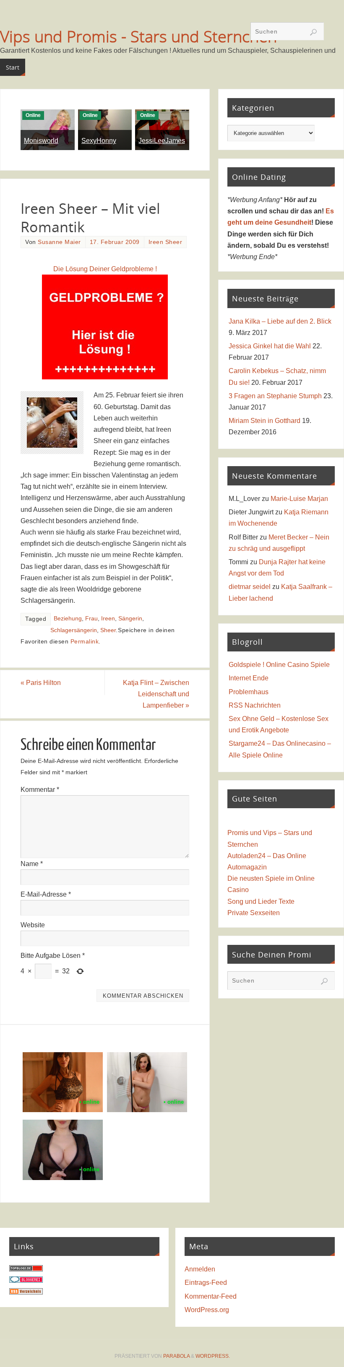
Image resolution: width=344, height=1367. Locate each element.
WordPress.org (207, 1309)
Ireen (108, 618)
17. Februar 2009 (115, 242)
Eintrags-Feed (206, 1282)
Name (32, 863)
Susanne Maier (59, 242)
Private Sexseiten (253, 912)
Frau (91, 618)
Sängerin (130, 618)
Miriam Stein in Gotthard (264, 420)
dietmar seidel (250, 586)
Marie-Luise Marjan (299, 498)
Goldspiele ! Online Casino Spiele (279, 664)
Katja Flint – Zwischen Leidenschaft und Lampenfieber (156, 694)
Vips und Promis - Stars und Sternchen (138, 36)
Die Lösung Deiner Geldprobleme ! (105, 268)
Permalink (84, 641)
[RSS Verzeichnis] (26, 1292)
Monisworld (41, 140)
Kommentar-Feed (211, 1296)
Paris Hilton (41, 682)
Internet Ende (248, 678)
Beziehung (68, 618)
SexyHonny (98, 140)
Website (33, 925)
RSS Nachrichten (255, 705)
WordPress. (212, 1356)
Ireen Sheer (165, 242)
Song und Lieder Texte (260, 901)
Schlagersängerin (73, 630)
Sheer (108, 630)
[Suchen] (313, 32)
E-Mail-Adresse (46, 894)
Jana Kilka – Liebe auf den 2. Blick (280, 321)
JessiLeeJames (161, 140)
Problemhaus (248, 691)
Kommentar (40, 789)
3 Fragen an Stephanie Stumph (275, 395)
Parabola (176, 1356)
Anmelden (200, 1269)
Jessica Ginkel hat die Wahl (270, 346)
